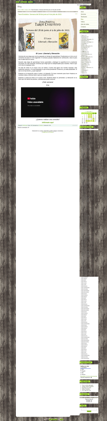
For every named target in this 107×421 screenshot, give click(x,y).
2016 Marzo (84, 188)
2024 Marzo (84, 328)
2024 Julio (83, 334)
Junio (26, 9)
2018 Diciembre (85, 237)
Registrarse (23, 2)
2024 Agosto (84, 335)
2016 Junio (84, 192)
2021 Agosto (84, 286)
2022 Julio (83, 302)
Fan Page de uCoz (86, 390)
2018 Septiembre (85, 233)
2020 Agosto (84, 268)
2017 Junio (84, 210)
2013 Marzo (84, 133)
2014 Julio (83, 158)
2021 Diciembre (85, 292)
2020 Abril (83, 261)
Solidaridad (84, 70)
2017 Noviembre (85, 218)
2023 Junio (84, 319)
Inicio (17, 2)
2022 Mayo (84, 299)
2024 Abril (83, 329)
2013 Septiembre (85, 142)
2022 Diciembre (85, 310)
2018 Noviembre (85, 236)
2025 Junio (84, 350)
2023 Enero (84, 311)
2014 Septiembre (85, 161)
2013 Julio (83, 139)
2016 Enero (84, 185)
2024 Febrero (84, 326)
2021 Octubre (84, 289)
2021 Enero (84, 275)
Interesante (84, 53)
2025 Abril (83, 347)
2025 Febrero (84, 344)
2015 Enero (84, 167)
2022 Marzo (84, 296)
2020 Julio (83, 266)
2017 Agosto (84, 213)
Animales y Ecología (86, 42)
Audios (83, 44)
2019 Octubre (84, 252)
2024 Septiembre (85, 337)
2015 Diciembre (85, 183)
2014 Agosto (84, 159)
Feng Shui (83, 48)
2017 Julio (83, 212)
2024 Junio (84, 332)
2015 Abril (83, 171)
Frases (83, 50)
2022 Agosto (84, 304)
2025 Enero (84, 343)
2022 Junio (84, 301)
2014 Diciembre (85, 165)
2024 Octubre (84, 338)
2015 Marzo (84, 170)
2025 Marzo (84, 346)
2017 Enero (84, 203)
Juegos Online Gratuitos (88, 386)
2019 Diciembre (85, 255)
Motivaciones (84, 60)
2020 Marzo (84, 260)
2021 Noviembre (85, 290)
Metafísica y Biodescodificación (85, 56)
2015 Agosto (84, 177)
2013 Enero (84, 130)
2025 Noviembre (85, 358)
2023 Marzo (84, 314)
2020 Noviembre (85, 272)
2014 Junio (84, 156)
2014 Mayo (84, 155)
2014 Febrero (84, 150)
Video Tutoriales (86, 389)
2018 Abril (83, 225)
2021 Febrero (84, 277)
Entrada (30, 2)
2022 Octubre (84, 307)
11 (91, 117)
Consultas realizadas (86, 39)
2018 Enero (84, 221)
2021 (22, 9)
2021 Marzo (84, 278)
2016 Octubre (84, 198)
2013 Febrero (84, 132)
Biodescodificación (85, 46)
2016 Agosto (84, 195)
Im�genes (84, 51)
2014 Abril (83, 153)
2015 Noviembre (85, 182)
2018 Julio (83, 230)
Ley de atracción (85, 54)
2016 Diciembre (85, 201)
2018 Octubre (84, 234)
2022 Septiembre (85, 305)
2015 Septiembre (85, 179)
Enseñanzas (84, 47)
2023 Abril (83, 316)
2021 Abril (83, 280)
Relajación (83, 66)
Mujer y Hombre (85, 62)
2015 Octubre (84, 180)
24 (89, 121)
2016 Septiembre (85, 197)
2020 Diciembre (85, 274)
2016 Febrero (84, 186)
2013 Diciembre (85, 147)
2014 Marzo (84, 151)
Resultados (83, 376)
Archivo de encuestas (92, 376)
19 (93, 119)
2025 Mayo (84, 349)
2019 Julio (83, 248)
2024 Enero (84, 325)
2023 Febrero (84, 313)
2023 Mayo (84, 317)
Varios (82, 71)
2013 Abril (83, 135)
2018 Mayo (84, 227)
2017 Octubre (84, 216)
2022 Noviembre (85, 308)
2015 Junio (84, 174)
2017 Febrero (84, 204)
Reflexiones (84, 64)
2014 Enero (84, 148)
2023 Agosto (84, 322)
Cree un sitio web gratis (87, 385)
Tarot (82, 35)
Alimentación (84, 40)
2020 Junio (84, 264)
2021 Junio (84, 283)
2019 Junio (84, 246)
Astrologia (83, 43)
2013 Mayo (84, 136)
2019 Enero (84, 239)
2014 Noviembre (85, 164)
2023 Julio (83, 320)
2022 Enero (84, 293)
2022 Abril (83, 298)
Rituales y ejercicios (86, 67)
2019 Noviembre (85, 254)
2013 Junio (84, 138)
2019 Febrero (84, 240)
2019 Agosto (84, 249)
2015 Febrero (84, 168)
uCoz (61, 419)
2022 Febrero (84, 295)
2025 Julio (83, 352)
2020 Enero (84, 257)
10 (89, 117)
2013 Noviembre (85, 145)
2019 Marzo (84, 242)
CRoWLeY (41, 125)
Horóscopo (25, 125)
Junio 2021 (89, 111)
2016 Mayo (84, 191)
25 (29, 9)
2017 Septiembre (85, 215)
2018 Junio (84, 228)
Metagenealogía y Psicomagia (85, 59)
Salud (82, 68)
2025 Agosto (84, 353)
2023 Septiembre (85, 323)
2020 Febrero (84, 258)
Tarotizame (84, 38)
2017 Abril (83, 207)
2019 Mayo (84, 245)
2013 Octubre (84, 144)
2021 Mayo (84, 281)
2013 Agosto (84, 141)
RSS (88, 4)
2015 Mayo (84, 173)
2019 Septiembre (85, 251)
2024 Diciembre (85, 341)
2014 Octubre (84, 162)
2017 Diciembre (85, 219)
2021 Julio (83, 284)
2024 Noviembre (85, 340)
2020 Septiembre (85, 269)
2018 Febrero (84, 222)
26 (93, 121)
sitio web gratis (53, 419)
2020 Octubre (84, 271)
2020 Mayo (84, 263)
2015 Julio (83, 176)
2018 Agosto (84, 231)
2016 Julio (83, 194)
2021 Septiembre (85, 287)
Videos (83, 72)
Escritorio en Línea (86, 387)
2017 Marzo (84, 206)
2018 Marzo (84, 224)
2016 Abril (83, 189)
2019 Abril (83, 243)
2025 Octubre (84, 356)
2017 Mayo (84, 209)
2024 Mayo (84, 331)
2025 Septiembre (85, 355)
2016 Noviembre (85, 200)
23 (86, 121)
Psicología (83, 63)
